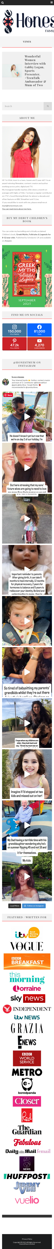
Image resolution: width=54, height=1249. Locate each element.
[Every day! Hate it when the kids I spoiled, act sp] (27, 876)
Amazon (8, 241)
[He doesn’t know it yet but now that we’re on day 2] (27, 416)
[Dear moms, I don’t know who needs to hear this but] (27, 519)
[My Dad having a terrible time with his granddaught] (27, 825)
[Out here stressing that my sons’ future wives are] (27, 468)
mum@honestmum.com (12, 205)
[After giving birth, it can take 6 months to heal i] (27, 570)
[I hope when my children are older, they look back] (27, 723)
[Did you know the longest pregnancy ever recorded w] (27, 621)
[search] (48, 106)
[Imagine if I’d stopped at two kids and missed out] (27, 774)
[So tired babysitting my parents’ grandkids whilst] (27, 672)
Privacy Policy (27, 1239)
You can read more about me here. (16, 209)
